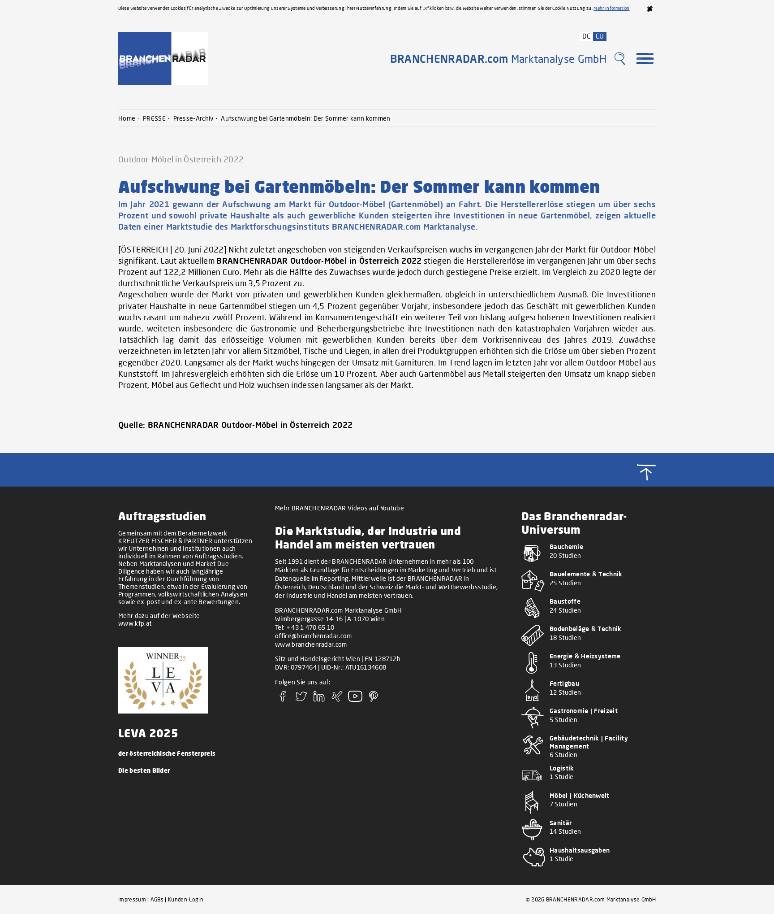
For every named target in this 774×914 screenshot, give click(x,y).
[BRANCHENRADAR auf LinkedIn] (319, 699)
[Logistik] (588, 787)
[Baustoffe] (588, 620)
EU (600, 36)
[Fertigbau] (588, 702)
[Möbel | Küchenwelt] (588, 814)
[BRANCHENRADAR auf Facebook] (283, 699)
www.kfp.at (134, 623)
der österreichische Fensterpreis (166, 753)
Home (126, 118)
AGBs (156, 899)
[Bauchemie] (588, 565)
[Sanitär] (588, 842)
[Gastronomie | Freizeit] (588, 730)
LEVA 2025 (148, 733)
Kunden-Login (185, 899)
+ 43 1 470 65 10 (310, 627)
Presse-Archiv (193, 118)
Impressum (132, 899)
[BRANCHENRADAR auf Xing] (337, 699)
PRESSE (154, 118)
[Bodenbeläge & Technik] (588, 648)
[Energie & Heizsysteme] (588, 675)
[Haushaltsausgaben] (588, 869)
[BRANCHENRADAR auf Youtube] (355, 699)
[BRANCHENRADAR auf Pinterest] (374, 699)
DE (586, 36)
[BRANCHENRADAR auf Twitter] (301, 699)
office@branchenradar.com (313, 636)
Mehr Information (611, 8)
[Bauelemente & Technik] (588, 593)
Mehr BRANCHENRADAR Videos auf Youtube (339, 508)
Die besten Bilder (144, 770)
